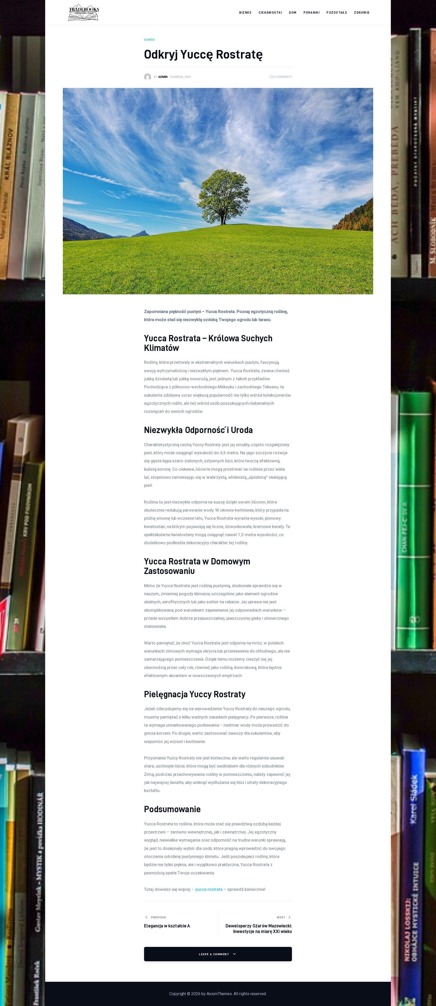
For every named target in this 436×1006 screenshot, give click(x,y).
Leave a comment (214, 954)
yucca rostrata (209, 889)
